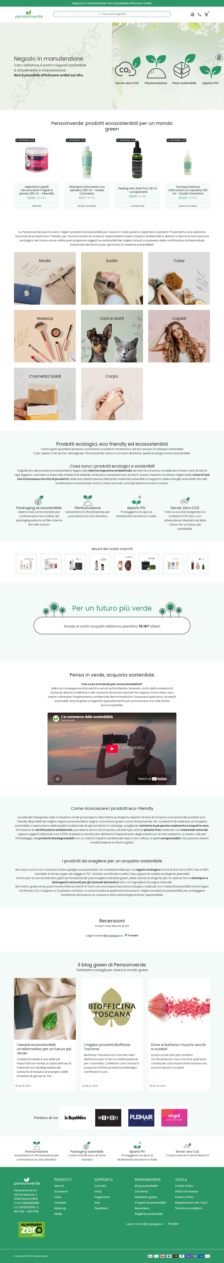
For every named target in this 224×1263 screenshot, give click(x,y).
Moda (58, 1214)
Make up (60, 1208)
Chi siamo (141, 1191)
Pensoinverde (40, 1256)
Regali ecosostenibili (148, 1214)
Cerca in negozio (112, 14)
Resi (97, 1203)
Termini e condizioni (188, 1208)
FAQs (98, 1191)
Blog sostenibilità (146, 1186)
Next (206, 173)
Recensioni (142, 1208)
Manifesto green (146, 1197)
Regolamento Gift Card (191, 1203)
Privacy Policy (184, 1197)
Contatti (100, 1186)
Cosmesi (60, 1203)
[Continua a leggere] (45, 1009)
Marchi (59, 1186)
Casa (57, 1197)
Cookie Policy (184, 1186)
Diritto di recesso (186, 1191)
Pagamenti (102, 1197)
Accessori (61, 1191)
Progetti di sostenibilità (150, 1203)
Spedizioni (101, 1208)
